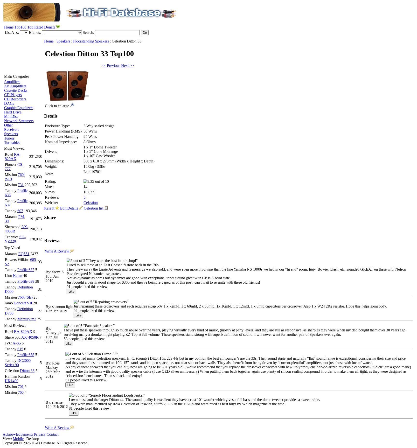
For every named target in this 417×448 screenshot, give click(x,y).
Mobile (18, 439)
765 (21, 392)
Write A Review (57, 251)
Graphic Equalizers (18, 108)
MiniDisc (11, 116)
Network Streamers (19, 121)
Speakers (11, 134)
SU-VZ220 (15, 239)
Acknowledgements (18, 434)
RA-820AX (13, 156)
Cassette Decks (15, 90)
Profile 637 (25, 270)
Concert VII (23, 303)
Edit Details (69, 208)
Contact (52, 434)
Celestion (90, 203)
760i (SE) (25, 297)
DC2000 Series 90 (18, 362)
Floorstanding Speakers (91, 41)
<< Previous (111, 65)
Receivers (11, 129)
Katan (17, 275)
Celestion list (94, 208)
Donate (50, 27)
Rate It (49, 208)
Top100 (20, 27)
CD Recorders (15, 99)
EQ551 (23, 254)
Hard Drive (12, 112)
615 (20, 349)
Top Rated (35, 27)
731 (21, 185)
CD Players (13, 95)
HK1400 (11, 381)
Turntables (12, 142)
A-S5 (17, 343)
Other (8, 125)
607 (20, 211)
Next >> (127, 65)
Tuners (9, 138)
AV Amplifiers (15, 86)
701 (21, 387)
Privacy (40, 434)
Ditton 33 (27, 371)
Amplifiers (12, 82)
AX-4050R (30, 337)
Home (9, 27)
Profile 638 (25, 281)
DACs (9, 103)
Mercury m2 (26, 319)
